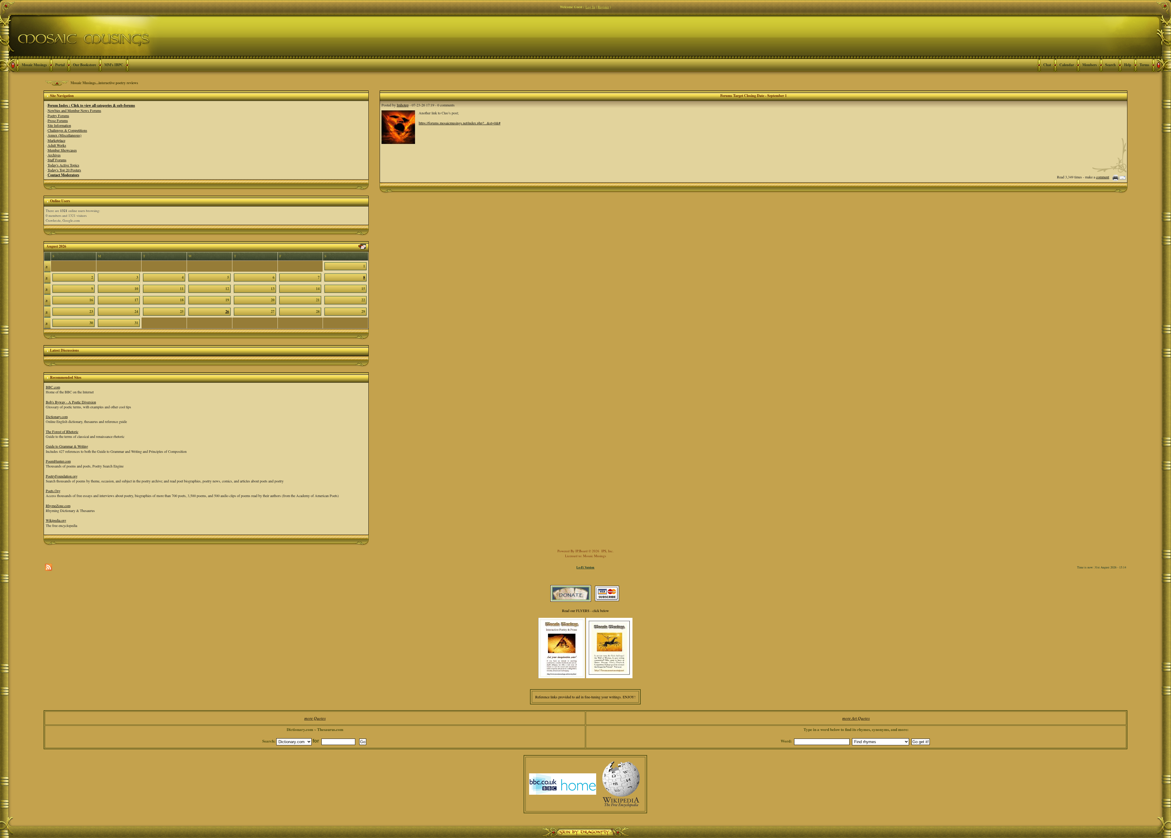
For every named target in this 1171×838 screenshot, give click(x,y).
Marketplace (56, 140)
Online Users (60, 200)
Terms (1144, 64)
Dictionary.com (57, 416)
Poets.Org (53, 490)
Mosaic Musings (34, 64)
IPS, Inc (607, 551)
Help (1127, 64)
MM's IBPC (113, 64)
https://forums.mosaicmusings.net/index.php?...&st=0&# (459, 122)
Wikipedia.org (56, 520)
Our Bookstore (84, 64)
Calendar (1066, 64)
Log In (590, 7)
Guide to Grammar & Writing (67, 446)
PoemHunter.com (58, 461)
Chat (1047, 64)
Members (1089, 64)
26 (227, 311)
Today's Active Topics (63, 165)
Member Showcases (62, 150)
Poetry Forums (58, 115)
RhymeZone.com (58, 505)
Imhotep (403, 104)
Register (603, 7)
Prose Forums (58, 120)
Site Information (59, 125)
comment (1102, 176)
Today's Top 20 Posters (64, 169)
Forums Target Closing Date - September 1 (753, 95)
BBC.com (53, 387)
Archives (54, 154)
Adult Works (57, 145)
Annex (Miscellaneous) (64, 135)
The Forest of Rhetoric (62, 431)
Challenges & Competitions (67, 130)
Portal (60, 64)
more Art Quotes (856, 718)
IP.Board (581, 551)
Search (1110, 64)
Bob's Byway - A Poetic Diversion (71, 401)
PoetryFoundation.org (61, 476)
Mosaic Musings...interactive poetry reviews (104, 82)
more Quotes (315, 718)
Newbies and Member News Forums (74, 110)
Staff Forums (57, 159)
